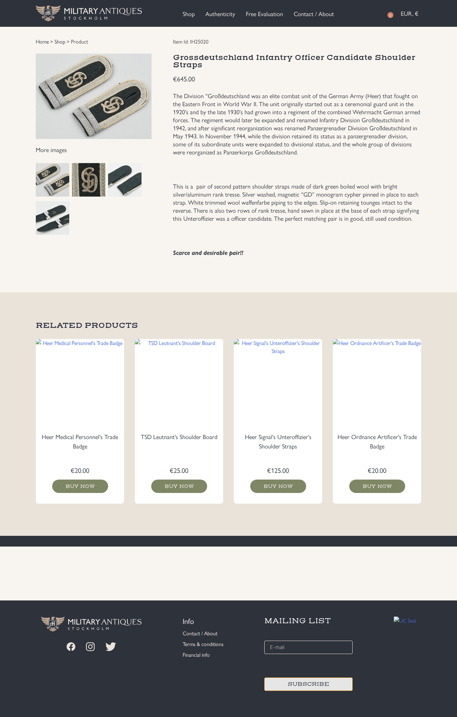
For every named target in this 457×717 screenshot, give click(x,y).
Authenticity (220, 13)
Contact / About (314, 13)
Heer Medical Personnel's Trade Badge (80, 441)
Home (42, 41)
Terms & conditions (203, 644)
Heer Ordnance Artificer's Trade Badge (377, 441)
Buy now (80, 486)
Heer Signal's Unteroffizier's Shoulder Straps (278, 441)
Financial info (196, 654)
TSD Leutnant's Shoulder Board (179, 436)
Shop (189, 13)
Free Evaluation (264, 13)
